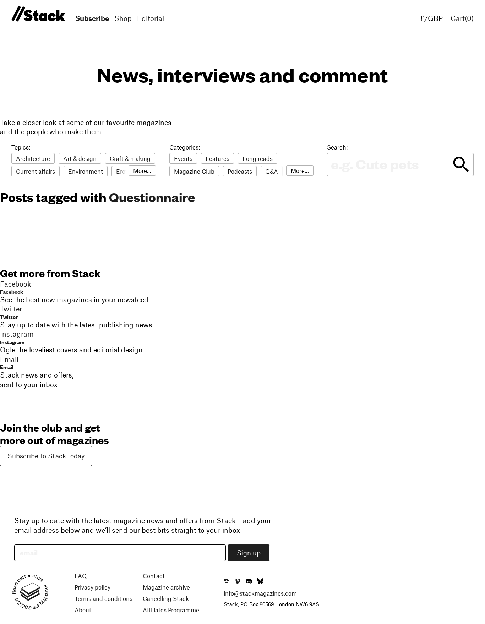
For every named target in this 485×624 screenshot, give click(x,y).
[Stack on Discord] (250, 581)
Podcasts (240, 171)
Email (6, 366)
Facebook (11, 291)
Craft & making (130, 158)
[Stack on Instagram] (226, 581)
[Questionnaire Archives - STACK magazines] (37, 14)
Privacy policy (92, 587)
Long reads (258, 158)
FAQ (81, 575)
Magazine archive (166, 587)
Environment (85, 171)
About (83, 609)
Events (183, 158)
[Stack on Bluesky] (260, 581)
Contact (154, 575)
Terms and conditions (103, 598)
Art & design (80, 158)
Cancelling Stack (166, 598)
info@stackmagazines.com (260, 593)
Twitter (9, 316)
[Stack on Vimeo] (237, 581)
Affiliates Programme (171, 609)
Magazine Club (194, 171)
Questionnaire (152, 197)
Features (217, 158)
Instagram (12, 342)
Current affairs (35, 171)
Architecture (33, 158)
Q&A (271, 171)
